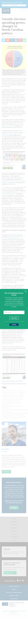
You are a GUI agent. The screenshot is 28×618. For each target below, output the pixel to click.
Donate (14, 324)
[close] (26, 291)
